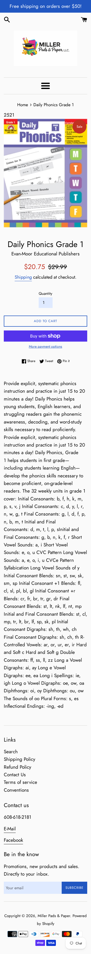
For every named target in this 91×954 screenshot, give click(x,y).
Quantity (45, 293)
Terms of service (20, 782)
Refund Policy (17, 767)
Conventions (16, 790)
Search (11, 751)
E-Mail (10, 828)
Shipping (23, 277)
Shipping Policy (19, 759)
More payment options (45, 346)
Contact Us (15, 774)
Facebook (13, 840)
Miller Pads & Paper (54, 916)
